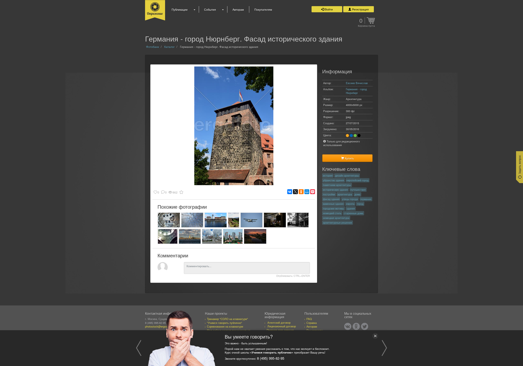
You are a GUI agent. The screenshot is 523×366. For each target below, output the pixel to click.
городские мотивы (333, 208)
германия (365, 199)
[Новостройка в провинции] (298, 220)
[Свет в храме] (168, 236)
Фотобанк (152, 47)
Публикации (180, 9)
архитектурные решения (337, 222)
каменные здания (333, 203)
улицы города (350, 199)
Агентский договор (279, 322)
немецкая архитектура (336, 218)
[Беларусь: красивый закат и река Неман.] (255, 236)
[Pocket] (312, 191)
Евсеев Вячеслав (357, 83)
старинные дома (353, 213)
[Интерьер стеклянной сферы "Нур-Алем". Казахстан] (169, 220)
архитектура (344, 194)
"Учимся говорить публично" (224, 323)
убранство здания (333, 180)
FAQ (309, 319)
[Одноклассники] (301, 191)
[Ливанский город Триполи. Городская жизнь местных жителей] (275, 220)
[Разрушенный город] (233, 220)
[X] (295, 191)
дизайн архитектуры (347, 175)
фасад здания (331, 199)
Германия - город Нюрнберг (356, 91)
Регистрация (360, 9)
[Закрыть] (375, 336)
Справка (311, 323)
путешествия (358, 189)
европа (350, 203)
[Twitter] (364, 326)
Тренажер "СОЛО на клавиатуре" (227, 319)
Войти (328, 9)
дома (357, 194)
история (328, 175)
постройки (329, 194)
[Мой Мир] (306, 191)
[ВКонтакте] (289, 191)
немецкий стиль (332, 213)
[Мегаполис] (233, 236)
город (360, 203)
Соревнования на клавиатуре (225, 326)
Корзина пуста (366, 26)
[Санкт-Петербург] (190, 236)
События (210, 9)
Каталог (169, 47)
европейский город (357, 180)
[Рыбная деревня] (215, 220)
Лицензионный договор (281, 326)
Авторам (238, 9)
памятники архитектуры (337, 185)
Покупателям (263, 9)
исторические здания (335, 189)
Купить (349, 158)
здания (350, 208)
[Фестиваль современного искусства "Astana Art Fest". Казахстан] (192, 220)
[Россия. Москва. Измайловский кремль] (212, 236)
